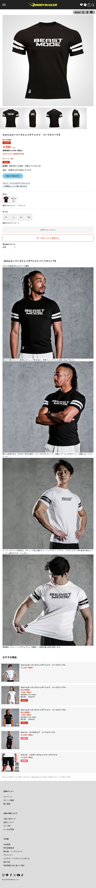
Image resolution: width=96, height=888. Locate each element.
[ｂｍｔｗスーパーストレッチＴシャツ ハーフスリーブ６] (48, 60)
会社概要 (6, 844)
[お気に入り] (81, 4)
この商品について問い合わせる (14, 186)
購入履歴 (6, 803)
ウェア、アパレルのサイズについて (16, 183)
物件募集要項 (8, 848)
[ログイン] (85, 4)
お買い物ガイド (9, 819)
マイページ (7, 796)
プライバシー (8, 855)
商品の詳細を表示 (13, 176)
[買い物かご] (89, 4)
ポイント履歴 (8, 800)
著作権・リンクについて (13, 851)
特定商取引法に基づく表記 (13, 865)
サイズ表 (6, 826)
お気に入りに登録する (49, 238)
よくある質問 (8, 829)
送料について (8, 822)
